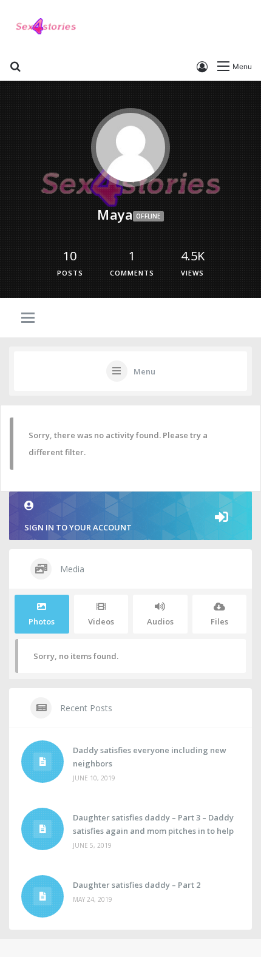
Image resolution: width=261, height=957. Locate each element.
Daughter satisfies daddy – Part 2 (136, 884)
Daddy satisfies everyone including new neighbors (149, 757)
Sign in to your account (78, 527)
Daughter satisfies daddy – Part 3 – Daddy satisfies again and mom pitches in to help (153, 824)
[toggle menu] (28, 319)
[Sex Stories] (45, 26)
